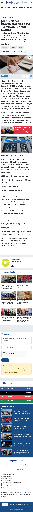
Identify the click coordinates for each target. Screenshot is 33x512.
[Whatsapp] (21, 469)
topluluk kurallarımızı (17, 365)
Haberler (3, 18)
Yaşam (4, 494)
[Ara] (31, 3)
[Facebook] (12, 469)
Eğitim (15, 7)
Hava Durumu (7, 476)
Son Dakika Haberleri (9, 486)
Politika (29, 7)
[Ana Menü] (2, 2)
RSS (6, 504)
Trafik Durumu (7, 480)
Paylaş (5, 76)
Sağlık (10, 494)
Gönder (5, 360)
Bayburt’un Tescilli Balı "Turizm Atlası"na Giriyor (24, 302)
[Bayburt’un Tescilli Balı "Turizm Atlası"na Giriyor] (24, 295)
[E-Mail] (12, 265)
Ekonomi (22, 7)
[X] (15, 469)
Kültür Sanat (27, 492)
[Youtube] (18, 469)
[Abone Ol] (30, 76)
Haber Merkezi (16, 261)
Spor (16, 494)
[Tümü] (31, 383)
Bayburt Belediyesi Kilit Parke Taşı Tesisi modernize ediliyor (8, 319)
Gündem (8, 7)
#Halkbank (4, 47)
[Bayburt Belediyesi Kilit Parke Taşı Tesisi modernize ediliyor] (8, 312)
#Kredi (20, 47)
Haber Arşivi (6, 488)
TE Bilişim (20, 509)
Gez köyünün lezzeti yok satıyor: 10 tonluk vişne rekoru (23, 286)
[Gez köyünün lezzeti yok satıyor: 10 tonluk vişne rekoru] (24, 279)
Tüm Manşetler (7, 484)
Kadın (21, 494)
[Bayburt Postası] (16, 3)
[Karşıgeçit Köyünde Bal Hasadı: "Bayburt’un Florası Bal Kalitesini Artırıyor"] (8, 295)
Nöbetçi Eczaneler (8, 474)
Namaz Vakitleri (7, 478)
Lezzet (28, 494)
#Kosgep (13, 47)
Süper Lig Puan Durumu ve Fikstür (12, 482)
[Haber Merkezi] (5, 262)
